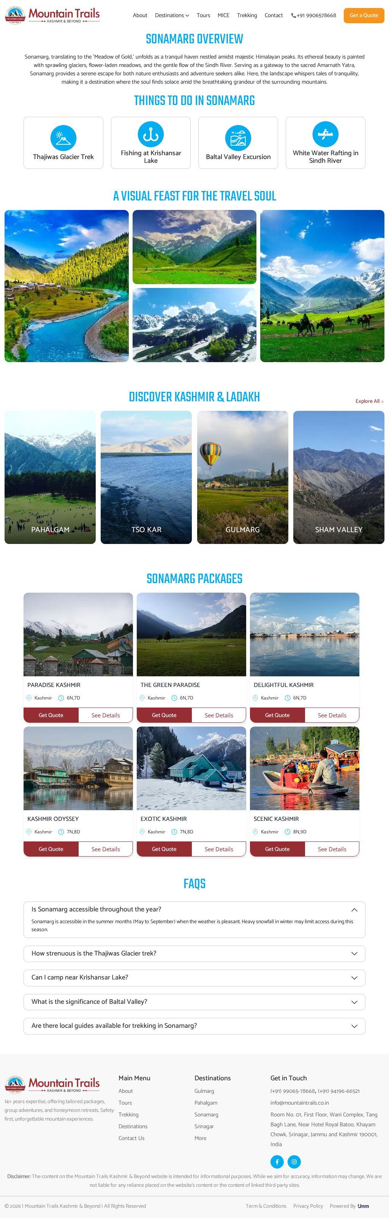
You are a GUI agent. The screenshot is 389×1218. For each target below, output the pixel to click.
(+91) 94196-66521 (338, 1091)
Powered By (344, 1206)
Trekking (247, 15)
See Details (106, 715)
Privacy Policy (308, 1206)
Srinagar (204, 1126)
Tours (203, 15)
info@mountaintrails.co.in (299, 1103)
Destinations (170, 15)
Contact (274, 15)
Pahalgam (205, 1103)
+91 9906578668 (316, 15)
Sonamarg (206, 1114)
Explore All (368, 401)
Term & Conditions (266, 1206)
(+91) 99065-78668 (292, 1091)
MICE (223, 15)
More (200, 1138)
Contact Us (131, 1138)
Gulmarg (204, 1091)
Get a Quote (364, 15)
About (140, 15)
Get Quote (51, 715)
